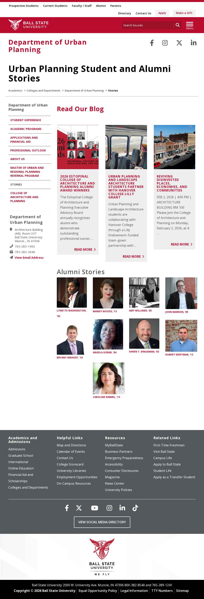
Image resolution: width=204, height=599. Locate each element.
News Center (114, 483)
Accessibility (114, 464)
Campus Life (162, 458)
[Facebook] (152, 42)
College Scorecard (70, 464)
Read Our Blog (80, 108)
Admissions (16, 449)
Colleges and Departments (43, 90)
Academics (15, 90)
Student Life (162, 470)
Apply (162, 13)
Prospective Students (23, 6)
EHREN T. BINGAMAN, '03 (144, 351)
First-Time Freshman (168, 445)
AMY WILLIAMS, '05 (140, 310)
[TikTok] (135, 508)
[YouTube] (94, 508)
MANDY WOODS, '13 (105, 311)
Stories (16, 184)
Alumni (101, 6)
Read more (83, 249)
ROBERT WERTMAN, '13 (179, 354)
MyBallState (114, 445)
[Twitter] (179, 42)
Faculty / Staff (81, 6)
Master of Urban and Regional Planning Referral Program (27, 172)
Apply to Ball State (167, 464)
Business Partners (118, 451)
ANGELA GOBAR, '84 (104, 352)
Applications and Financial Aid (24, 139)
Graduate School (20, 455)
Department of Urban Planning (47, 45)
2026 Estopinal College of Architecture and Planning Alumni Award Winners (77, 183)
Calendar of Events (71, 451)
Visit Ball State (164, 451)
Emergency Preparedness (124, 458)
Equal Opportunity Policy (98, 590)
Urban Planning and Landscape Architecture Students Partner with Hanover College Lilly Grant (126, 187)
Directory (124, 13)
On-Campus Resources (74, 483)
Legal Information (134, 590)
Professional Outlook (28, 150)
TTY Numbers (162, 590)
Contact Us (143, 13)
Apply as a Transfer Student (174, 477)
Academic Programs (25, 129)
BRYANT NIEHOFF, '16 (70, 357)
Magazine (112, 477)
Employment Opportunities (77, 477)
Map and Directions (71, 445)
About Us (17, 159)
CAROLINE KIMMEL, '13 (106, 397)
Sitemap (182, 590)
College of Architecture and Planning (24, 197)
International (18, 462)
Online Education (21, 468)
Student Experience (25, 120)
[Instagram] (165, 42)
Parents (115, 6)
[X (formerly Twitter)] (79, 508)
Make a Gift (184, 13)
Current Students (55, 6)
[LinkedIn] (194, 42)
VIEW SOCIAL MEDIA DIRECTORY (102, 522)
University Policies (118, 490)
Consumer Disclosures (122, 470)
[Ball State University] (102, 558)
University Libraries (71, 470)
